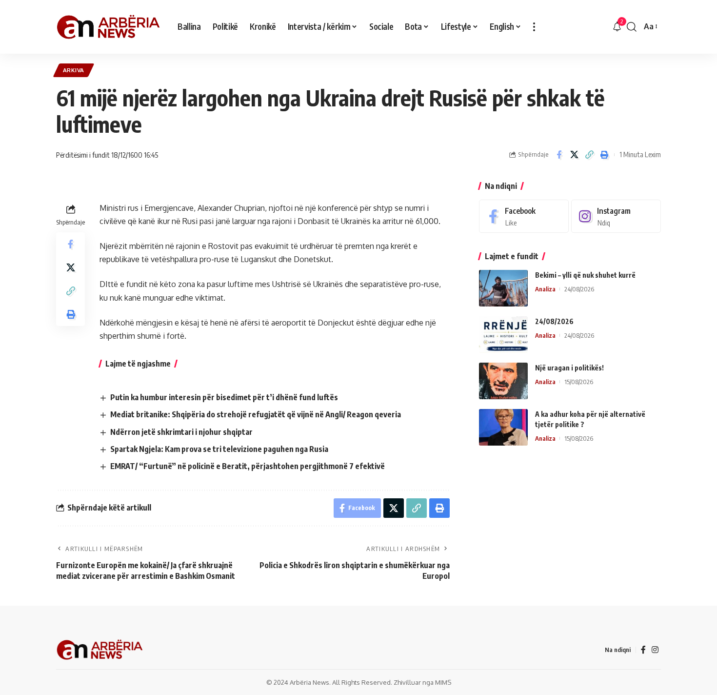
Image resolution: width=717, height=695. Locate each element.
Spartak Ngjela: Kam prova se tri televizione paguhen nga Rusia (219, 449)
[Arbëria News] (109, 26)
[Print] (604, 155)
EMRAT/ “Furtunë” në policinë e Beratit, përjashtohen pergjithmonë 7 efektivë (247, 466)
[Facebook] (524, 216)
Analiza (545, 289)
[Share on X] (574, 155)
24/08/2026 (554, 321)
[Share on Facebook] (559, 155)
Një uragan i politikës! (569, 368)
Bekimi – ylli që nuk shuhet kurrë (585, 275)
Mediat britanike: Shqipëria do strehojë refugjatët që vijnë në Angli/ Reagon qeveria (255, 414)
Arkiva (73, 70)
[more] (534, 26)
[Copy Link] (589, 155)
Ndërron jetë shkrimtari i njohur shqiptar (181, 432)
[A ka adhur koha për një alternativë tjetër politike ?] (503, 427)
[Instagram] (616, 216)
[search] (632, 26)
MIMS (443, 682)
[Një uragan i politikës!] (503, 381)
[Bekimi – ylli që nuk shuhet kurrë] (503, 288)
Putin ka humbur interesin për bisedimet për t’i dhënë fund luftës (224, 397)
